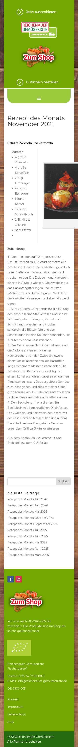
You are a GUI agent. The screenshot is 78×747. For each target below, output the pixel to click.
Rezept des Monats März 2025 (28, 555)
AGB (10, 722)
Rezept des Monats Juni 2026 (27, 505)
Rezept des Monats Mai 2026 (27, 511)
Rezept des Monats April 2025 (28, 548)
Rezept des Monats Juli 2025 (27, 530)
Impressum (15, 707)
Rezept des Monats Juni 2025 (27, 536)
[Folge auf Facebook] (10, 579)
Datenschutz (16, 714)
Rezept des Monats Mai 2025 (27, 542)
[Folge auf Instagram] (18, 579)
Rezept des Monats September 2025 (32, 524)
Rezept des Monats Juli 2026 (27, 499)
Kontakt (13, 699)
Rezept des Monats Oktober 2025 (30, 518)
